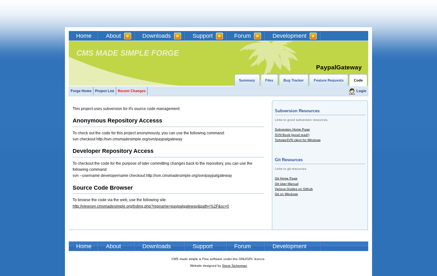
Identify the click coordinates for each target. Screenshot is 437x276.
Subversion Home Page (292, 129)
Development (289, 36)
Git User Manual (286, 183)
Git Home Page (286, 178)
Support (203, 36)
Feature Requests (329, 80)
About (113, 36)
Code (358, 80)
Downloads (156, 36)
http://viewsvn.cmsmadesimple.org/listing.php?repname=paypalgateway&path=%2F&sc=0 (151, 206)
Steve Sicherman (234, 265)
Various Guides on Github (294, 189)
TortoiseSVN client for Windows (298, 140)
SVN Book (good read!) (292, 135)
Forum (242, 36)
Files (269, 80)
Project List (104, 91)
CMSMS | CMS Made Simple (114, 13)
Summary (247, 80)
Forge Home (81, 91)
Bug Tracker (293, 80)
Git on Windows (286, 194)
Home (83, 36)
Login (361, 91)
